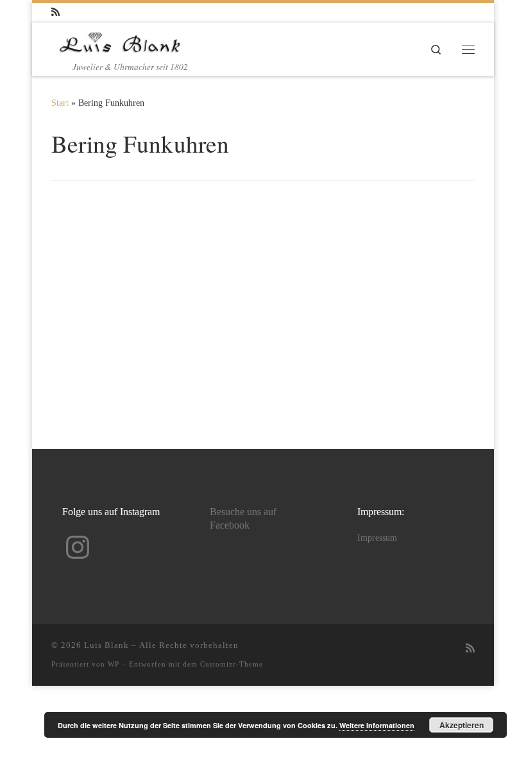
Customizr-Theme (231, 664)
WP (113, 664)
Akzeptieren (461, 725)
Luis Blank (106, 645)
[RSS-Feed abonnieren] (55, 12)
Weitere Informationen (376, 725)
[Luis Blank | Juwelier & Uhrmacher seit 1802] (120, 40)
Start (60, 103)
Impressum (377, 538)
